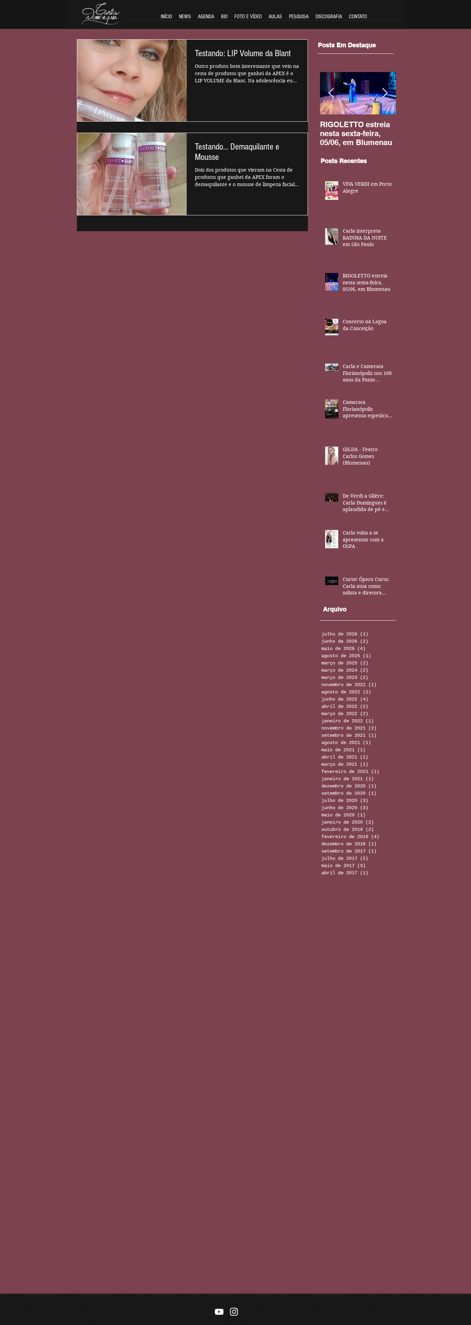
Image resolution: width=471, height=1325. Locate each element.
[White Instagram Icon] (234, 1311)
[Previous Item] (331, 93)
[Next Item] (385, 93)
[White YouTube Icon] (219, 1311)
